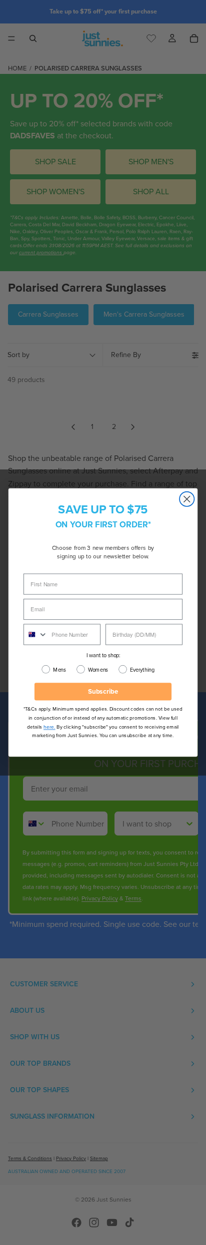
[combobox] (36, 634)
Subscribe (103, 691)
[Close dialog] (187, 499)
